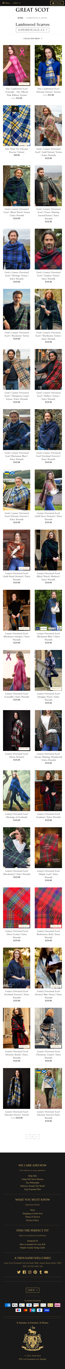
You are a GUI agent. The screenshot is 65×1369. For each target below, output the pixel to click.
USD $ (15, 3)
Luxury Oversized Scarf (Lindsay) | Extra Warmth (48, 815)
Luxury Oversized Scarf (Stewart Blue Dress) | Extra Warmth (48, 994)
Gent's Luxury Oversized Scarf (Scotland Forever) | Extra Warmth (48, 456)
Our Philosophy (32, 1183)
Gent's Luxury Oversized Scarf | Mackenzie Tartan (17, 334)
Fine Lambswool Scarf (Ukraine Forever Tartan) (48, 90)
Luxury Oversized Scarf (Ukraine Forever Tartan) (17, 1113)
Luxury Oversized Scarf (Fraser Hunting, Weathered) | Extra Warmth (48, 757)
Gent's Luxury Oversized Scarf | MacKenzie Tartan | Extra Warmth (48, 336)
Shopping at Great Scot (32, 1213)
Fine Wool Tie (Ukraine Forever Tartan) (16, 150)
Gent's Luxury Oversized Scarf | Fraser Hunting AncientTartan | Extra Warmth (48, 214)
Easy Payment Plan (32, 1189)
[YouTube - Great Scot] (46, 1272)
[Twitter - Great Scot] (19, 1272)
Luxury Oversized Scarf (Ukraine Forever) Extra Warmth (48, 1115)
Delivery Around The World (32, 1186)
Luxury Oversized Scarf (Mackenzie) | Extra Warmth (16, 872)
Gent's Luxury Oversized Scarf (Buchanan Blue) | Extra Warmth (17, 456)
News (32, 1210)
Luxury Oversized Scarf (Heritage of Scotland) (16, 815)
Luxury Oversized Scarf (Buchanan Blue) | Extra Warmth (48, 637)
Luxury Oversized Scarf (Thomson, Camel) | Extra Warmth (48, 1054)
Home (20, 18)
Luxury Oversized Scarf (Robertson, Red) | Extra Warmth (48, 934)
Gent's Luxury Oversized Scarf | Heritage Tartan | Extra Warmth (17, 275)
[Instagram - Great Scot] (30, 1272)
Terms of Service (32, 1217)
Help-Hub (32, 1176)
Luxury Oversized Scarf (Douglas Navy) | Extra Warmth (48, 697)
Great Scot (36, 1356)
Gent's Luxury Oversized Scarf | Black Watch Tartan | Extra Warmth (17, 212)
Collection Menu (31, 38)
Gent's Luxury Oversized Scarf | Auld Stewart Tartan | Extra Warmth (48, 152)
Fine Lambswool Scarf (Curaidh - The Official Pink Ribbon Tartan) (16, 92)
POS (21, 1359)
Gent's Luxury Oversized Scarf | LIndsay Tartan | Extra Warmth (48, 275)
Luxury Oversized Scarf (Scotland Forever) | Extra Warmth (16, 994)
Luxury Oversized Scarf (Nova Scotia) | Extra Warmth (16, 934)
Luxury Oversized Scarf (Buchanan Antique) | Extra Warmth (17, 637)
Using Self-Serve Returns (32, 1179)
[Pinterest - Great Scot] (35, 1272)
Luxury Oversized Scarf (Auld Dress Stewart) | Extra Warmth (48, 516)
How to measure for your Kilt (32, 1244)
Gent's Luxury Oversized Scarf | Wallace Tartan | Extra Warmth (48, 396)
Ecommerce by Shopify (36, 1359)
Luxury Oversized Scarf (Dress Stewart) (16, 755)
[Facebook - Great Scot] (24, 1272)
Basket (58, 3)
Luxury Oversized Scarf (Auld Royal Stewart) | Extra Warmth (16, 576)
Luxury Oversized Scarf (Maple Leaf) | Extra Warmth (48, 874)
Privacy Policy (32, 1220)
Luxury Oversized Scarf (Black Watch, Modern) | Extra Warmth (48, 576)
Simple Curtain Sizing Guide (32, 1248)
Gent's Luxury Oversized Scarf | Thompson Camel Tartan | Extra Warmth (17, 396)
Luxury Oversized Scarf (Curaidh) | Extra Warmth (16, 695)
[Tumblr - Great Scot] (40, 1272)
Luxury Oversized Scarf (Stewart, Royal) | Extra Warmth (16, 1054)
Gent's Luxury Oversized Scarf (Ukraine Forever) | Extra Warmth (17, 516)
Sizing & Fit (32, 1241)
